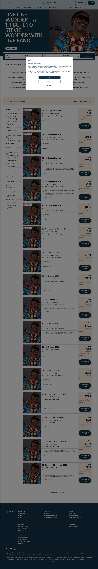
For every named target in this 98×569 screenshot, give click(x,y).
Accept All (49, 77)
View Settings (49, 85)
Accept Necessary (49, 81)
